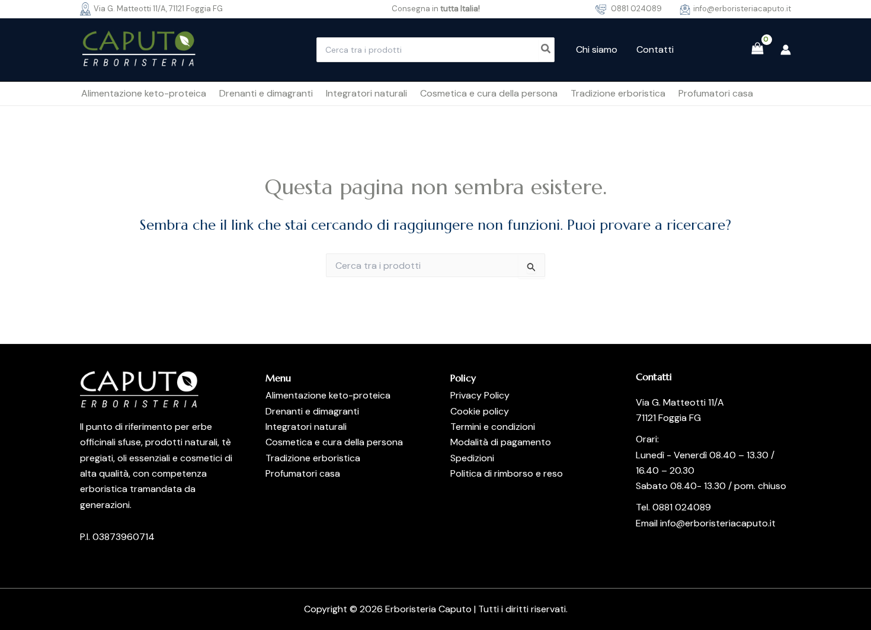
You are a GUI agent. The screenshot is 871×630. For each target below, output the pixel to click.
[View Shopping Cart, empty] (757, 49)
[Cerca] (546, 50)
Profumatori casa (302, 473)
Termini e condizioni (492, 426)
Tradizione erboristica (312, 458)
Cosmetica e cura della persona (334, 442)
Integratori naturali (306, 426)
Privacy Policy (480, 395)
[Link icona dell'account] (785, 49)
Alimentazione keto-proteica (327, 395)
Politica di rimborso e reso (506, 473)
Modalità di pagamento (500, 442)
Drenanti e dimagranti (312, 411)
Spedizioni (472, 458)
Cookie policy (479, 411)
